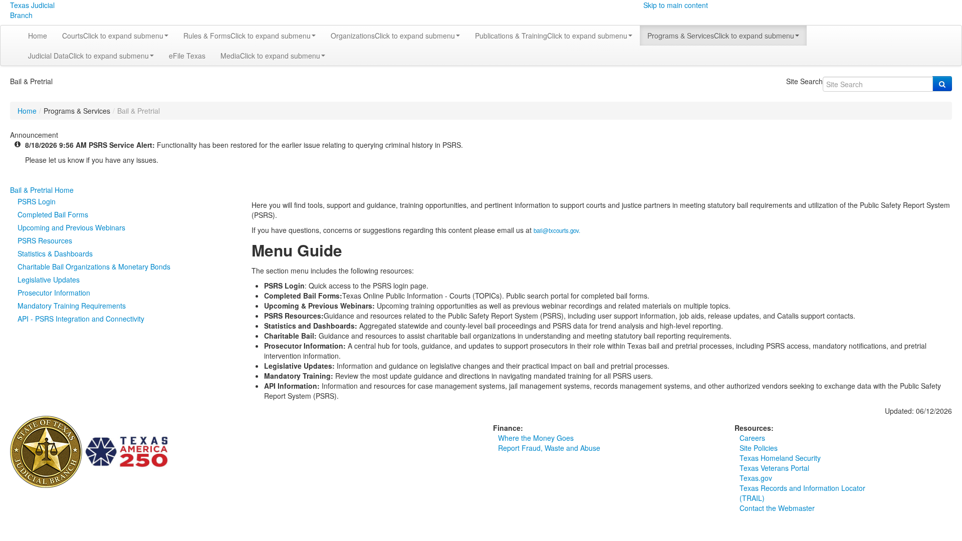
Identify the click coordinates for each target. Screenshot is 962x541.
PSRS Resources (45, 240)
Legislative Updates (49, 280)
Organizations (393, 36)
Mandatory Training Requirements (72, 306)
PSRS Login (37, 201)
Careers (752, 438)
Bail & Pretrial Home (42, 190)
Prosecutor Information (54, 293)
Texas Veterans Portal (774, 468)
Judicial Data (88, 56)
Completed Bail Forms (53, 214)
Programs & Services (720, 36)
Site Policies (759, 448)
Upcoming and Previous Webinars (71, 227)
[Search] (942, 83)
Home (37, 36)
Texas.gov (756, 478)
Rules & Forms (247, 36)
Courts (112, 36)
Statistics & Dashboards (55, 253)
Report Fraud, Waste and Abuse (549, 448)
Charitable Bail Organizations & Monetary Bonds (94, 266)
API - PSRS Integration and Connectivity (81, 319)
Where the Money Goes (536, 438)
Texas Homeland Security (780, 458)
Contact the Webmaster (777, 508)
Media (270, 56)
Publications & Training (551, 36)
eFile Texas (187, 56)
